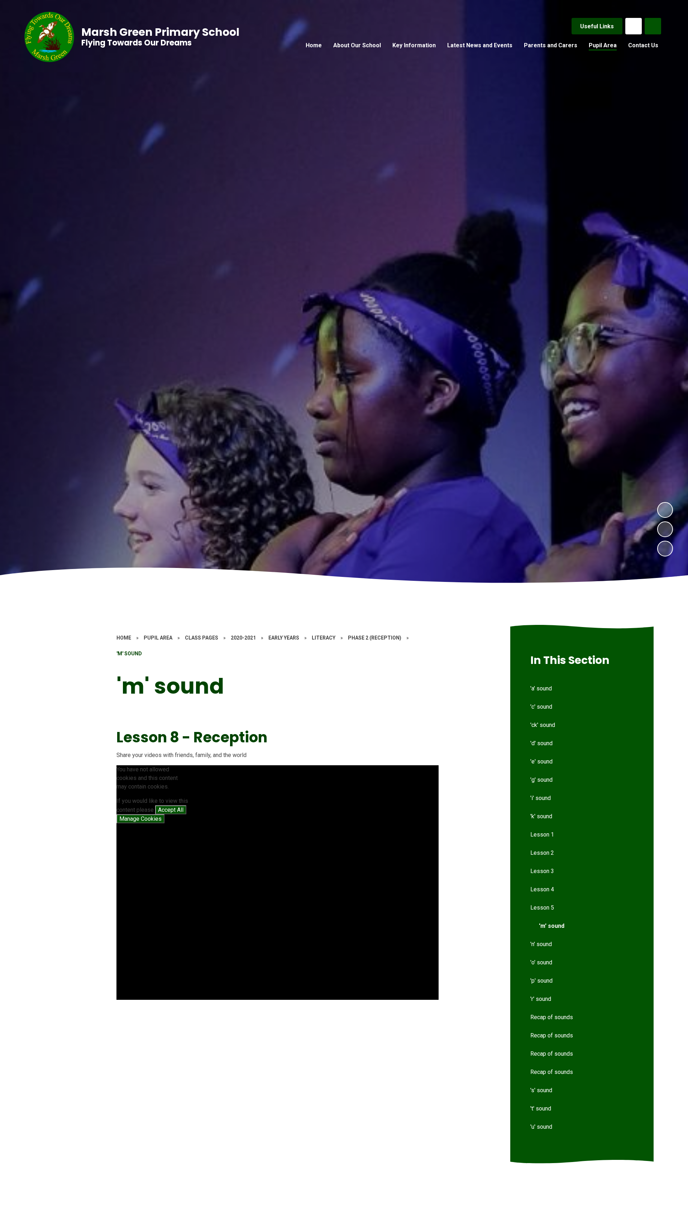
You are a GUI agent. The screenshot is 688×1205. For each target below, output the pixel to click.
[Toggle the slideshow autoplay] (665, 548)
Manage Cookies (140, 818)
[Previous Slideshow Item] (665, 529)
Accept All (170, 809)
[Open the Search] (653, 26)
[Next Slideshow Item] (665, 510)
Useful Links (597, 26)
